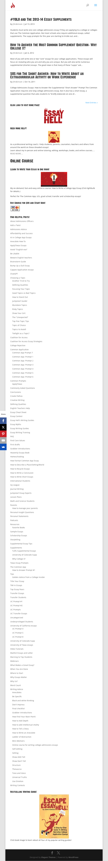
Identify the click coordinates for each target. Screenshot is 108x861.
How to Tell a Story (20, 728)
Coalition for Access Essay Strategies (26, 341)
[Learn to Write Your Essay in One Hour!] (54, 179)
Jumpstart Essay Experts (20, 493)
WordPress (73, 857)
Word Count (15, 685)
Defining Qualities (20, 285)
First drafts (15, 444)
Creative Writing (17, 400)
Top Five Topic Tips (20, 321)
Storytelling (15, 539)
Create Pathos (16, 396)
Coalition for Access (19, 337)
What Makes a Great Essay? (22, 665)
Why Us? (14, 681)
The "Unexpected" (20, 317)
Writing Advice (16, 689)
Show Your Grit (18, 313)
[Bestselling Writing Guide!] (54, 816)
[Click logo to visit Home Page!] (54, 115)
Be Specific (17, 696)
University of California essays (23, 625)
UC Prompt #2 (16, 605)
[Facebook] (3, 420)
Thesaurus (17, 769)
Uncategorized (16, 617)
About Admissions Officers (22, 221)
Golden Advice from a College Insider (28, 577)
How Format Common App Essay (24, 460)
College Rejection (17, 345)
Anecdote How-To (18, 241)
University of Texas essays (21, 645)
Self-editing (17, 749)
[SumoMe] (3, 447)
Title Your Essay (17, 581)
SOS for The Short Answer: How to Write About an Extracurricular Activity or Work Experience (47, 75)
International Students (20, 481)
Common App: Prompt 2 (22, 360)
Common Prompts (18, 381)
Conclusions (15, 392)
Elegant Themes (48, 857)
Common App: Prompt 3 (22, 364)
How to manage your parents (25, 508)
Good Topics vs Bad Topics (24, 293)
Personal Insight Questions (22, 512)
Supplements (16, 547)
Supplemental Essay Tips (21, 543)
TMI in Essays (16, 585)
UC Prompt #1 (16, 601)
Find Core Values (17, 440)
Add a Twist (15, 225)
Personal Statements (19, 516)
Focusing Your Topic (21, 289)
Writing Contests (17, 785)
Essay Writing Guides (19, 428)
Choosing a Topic (17, 278)
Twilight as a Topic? (20, 333)
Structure (16, 765)
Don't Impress (18, 704)
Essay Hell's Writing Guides (22, 420)
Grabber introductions (22, 712)
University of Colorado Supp (24, 555)
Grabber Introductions (20, 448)
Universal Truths (19, 777)
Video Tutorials (16, 649)
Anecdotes (16, 692)
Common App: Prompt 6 (22, 377)
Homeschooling (17, 456)
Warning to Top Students (21, 657)
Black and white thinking (23, 700)
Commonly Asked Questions (22, 388)
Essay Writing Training (20, 432)
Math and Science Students (22, 501)
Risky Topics (17, 309)
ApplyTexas (17, 384)
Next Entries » (91, 102)
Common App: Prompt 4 (22, 369)
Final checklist (18, 708)
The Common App (18, 567)
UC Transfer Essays (18, 613)
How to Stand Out (20, 297)
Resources (14, 524)
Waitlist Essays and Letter (21, 653)
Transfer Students (18, 597)
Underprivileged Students (21, 621)
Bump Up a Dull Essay (20, 265)
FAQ (12, 436)
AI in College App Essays (21, 237)
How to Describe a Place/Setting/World (27, 464)
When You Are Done (19, 669)
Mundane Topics (19, 305)
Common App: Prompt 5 (22, 373)
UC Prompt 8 (17, 637)
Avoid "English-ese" (18, 249)
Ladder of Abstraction (21, 737)
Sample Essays (16, 531)
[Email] (3, 440)
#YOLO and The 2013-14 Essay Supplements (41, 19)
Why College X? (18, 559)
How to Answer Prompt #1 (23, 570)
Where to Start (16, 673)
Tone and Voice (19, 773)
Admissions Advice (18, 229)
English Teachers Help (20, 408)
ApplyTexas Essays (18, 245)
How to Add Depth (20, 720)
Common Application (19, 349)
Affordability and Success (21, 233)
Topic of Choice (19, 325)
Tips (12, 574)
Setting (15, 753)
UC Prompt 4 (17, 628)
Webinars (14, 661)
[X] (3, 427)
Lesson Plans (16, 497)
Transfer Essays (17, 593)
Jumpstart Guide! (19, 301)
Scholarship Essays (18, 535)
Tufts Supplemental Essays (24, 551)
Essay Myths (15, 424)
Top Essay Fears (17, 589)
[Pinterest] (3, 434)
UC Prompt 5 (17, 632)
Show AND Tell (18, 757)
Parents (13, 505)
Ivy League (14, 485)
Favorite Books (18, 527)
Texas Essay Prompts (19, 563)
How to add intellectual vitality (25, 725)
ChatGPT (14, 273)
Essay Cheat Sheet (18, 412)
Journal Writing (17, 489)
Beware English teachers (21, 257)
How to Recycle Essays (20, 469)
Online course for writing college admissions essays (35, 745)
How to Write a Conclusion (21, 473)
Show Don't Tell (19, 761)
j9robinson (17, 24)
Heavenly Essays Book (19, 452)
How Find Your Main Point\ (24, 716)
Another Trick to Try (21, 281)
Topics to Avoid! (19, 329)
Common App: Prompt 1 (22, 356)
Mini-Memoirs (18, 741)
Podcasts (14, 520)
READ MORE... (16, 153)
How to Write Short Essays (21, 477)
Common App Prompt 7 (22, 352)
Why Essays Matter (18, 677)
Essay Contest (16, 416)
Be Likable (14, 253)
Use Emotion (17, 781)
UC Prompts (15, 609)
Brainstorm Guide (18, 261)
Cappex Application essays (22, 269)
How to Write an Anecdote (23, 733)
